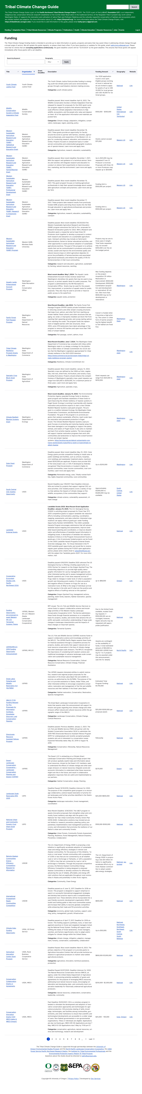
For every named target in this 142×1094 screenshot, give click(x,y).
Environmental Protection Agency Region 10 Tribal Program (71, 1054)
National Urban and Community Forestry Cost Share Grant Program (12, 824)
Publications (68, 30)
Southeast (120, 927)
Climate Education (88, 30)
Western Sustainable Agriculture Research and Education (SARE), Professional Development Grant (11, 185)
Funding (8, 30)
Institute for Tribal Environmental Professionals (88, 1051)
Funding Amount (102, 72)
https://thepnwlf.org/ (65, 19)
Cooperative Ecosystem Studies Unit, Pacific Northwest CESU (12, 580)
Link (131, 86)
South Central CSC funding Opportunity (11, 491)
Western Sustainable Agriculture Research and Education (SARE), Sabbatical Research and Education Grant (12, 140)
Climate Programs (55, 30)
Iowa (118, 1017)
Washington (121, 286)
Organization (28, 72)
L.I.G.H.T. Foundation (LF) (110, 12)
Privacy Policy (73, 1079)
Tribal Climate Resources (36, 30)
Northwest (120, 925)
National (120, 86)
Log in (138, 30)
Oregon (119, 581)
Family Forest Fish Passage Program (11, 320)
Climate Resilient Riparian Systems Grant (12, 419)
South (119, 936)
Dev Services (95, 1079)
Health (76, 30)
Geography (49, 58)
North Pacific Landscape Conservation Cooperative (85, 1049)
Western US (121, 140)
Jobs (115, 30)
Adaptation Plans (19, 30)
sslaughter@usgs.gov (82, 551)
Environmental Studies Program (47, 1049)
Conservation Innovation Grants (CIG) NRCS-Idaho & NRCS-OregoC (11, 1016)
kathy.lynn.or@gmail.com (120, 45)
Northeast (120, 929)
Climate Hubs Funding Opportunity (11, 930)
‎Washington (121, 464)
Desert (119, 769)
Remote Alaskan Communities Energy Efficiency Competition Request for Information (12, 863)
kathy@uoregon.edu (89, 1056)
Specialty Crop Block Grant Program (11, 378)
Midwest (120, 939)
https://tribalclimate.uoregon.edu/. (18, 22)
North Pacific (121, 650)
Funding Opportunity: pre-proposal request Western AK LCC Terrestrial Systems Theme (12, 617)
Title (8, 72)
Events (121, 30)
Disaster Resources (104, 30)
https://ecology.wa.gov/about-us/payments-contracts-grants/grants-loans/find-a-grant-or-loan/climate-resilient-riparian (69, 442)
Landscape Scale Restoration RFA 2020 (12, 796)
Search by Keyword (13, 58)
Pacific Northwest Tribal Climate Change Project (58, 12)
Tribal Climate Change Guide (32, 6)
